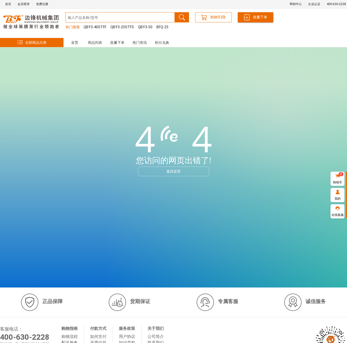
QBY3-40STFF (95, 27)
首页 (8, 4)
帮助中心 (296, 4)
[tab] (75, 42)
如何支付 (98, 336)
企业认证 (314, 4)
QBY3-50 (145, 27)
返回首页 (173, 171)
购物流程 (69, 336)
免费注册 (42, 4)
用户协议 (127, 336)
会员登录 (24, 4)
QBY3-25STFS (122, 27)
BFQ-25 (162, 27)
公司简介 (156, 336)
